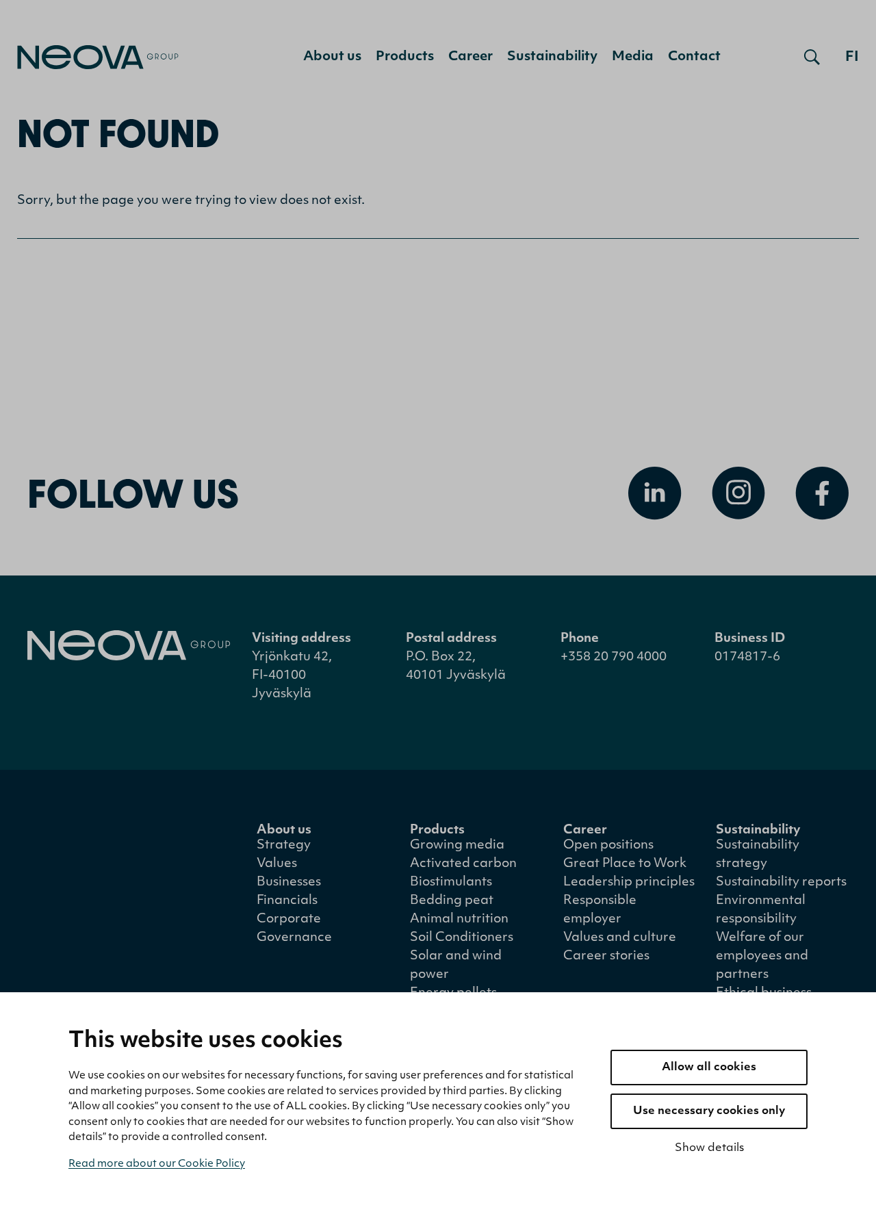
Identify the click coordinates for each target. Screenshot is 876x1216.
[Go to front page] (98, 57)
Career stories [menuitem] (606, 956)
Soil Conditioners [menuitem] (461, 938)
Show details (709, 1148)
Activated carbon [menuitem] (463, 864)
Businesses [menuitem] (289, 883)
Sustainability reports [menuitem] (781, 883)
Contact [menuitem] (694, 57)
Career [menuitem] (470, 57)
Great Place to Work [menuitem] (624, 864)
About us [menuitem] (332, 57)
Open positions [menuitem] (608, 846)
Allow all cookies (709, 1067)
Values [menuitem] (277, 864)
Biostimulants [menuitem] (451, 883)
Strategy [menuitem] (284, 846)
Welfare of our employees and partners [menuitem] (762, 956)
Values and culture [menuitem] (619, 938)
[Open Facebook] (822, 493)
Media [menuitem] (633, 57)
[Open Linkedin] (655, 493)
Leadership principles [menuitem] (629, 883)
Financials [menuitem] (287, 901)
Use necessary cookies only (709, 1111)
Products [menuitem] (405, 57)
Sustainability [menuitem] (552, 57)
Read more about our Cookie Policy (156, 1164)
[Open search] (812, 57)
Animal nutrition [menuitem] (459, 920)
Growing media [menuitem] (457, 846)
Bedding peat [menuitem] (451, 901)
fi (852, 57)
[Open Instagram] (738, 493)
